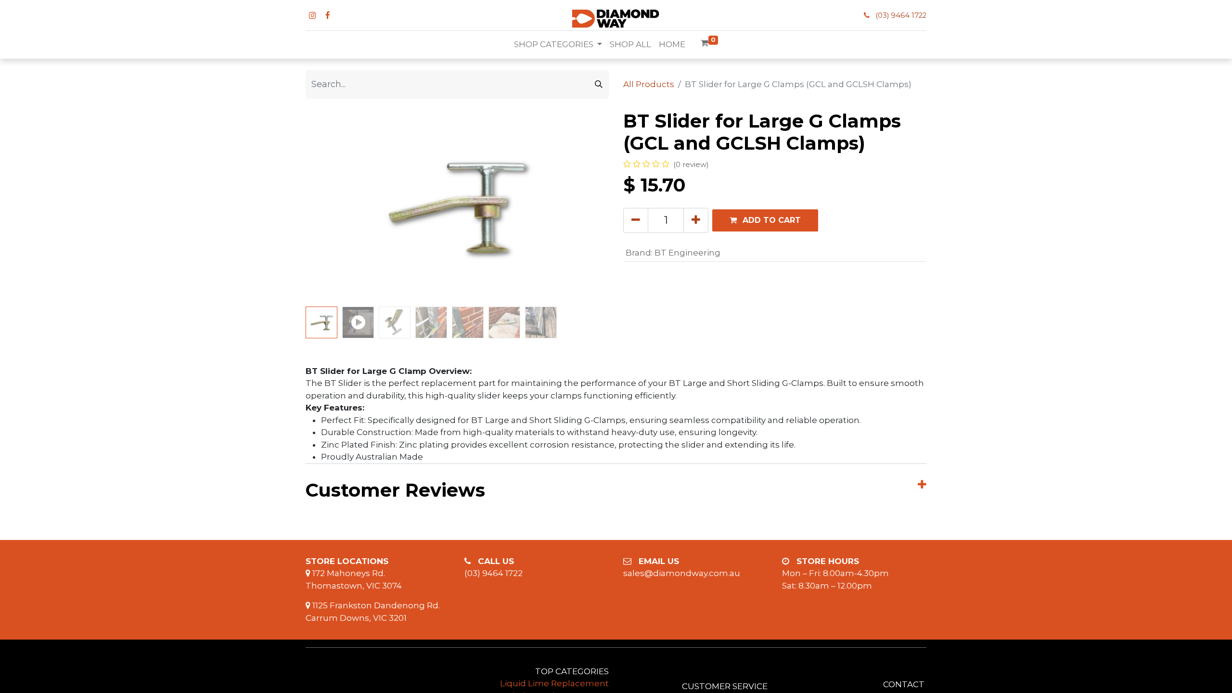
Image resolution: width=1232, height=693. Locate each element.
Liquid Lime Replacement (554, 683)
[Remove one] (635, 220)
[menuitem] (630, 45)
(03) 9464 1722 (900, 15)
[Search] (599, 84)
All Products (648, 84)
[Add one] (695, 220)
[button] (328, 206)
